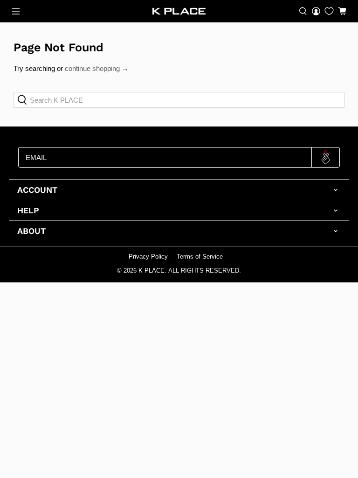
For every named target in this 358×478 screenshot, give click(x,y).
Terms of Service (200, 256)
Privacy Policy (148, 256)
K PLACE (151, 270)
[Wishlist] (329, 11)
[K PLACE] (179, 11)
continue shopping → (97, 68)
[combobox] (179, 100)
